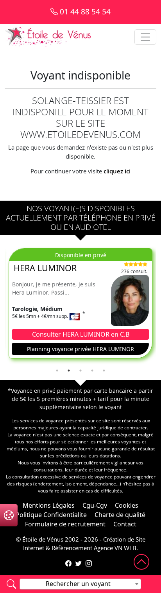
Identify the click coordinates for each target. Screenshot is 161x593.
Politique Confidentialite (51, 514)
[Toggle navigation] (145, 37)
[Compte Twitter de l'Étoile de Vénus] (78, 563)
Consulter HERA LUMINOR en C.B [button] (80, 334)
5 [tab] (104, 370)
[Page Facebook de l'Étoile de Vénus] (68, 563)
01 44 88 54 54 (84, 11)
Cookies (126, 505)
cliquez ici (117, 171)
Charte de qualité (120, 514)
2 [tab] (69, 370)
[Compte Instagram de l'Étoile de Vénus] (89, 563)
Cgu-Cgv (94, 505)
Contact (124, 524)
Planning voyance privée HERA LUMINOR (80, 349)
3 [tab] (80, 370)
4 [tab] (92, 370)
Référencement (72, 548)
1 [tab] (57, 370)
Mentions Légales (49, 505)
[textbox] (80, 583)
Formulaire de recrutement (65, 524)
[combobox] (80, 584)
